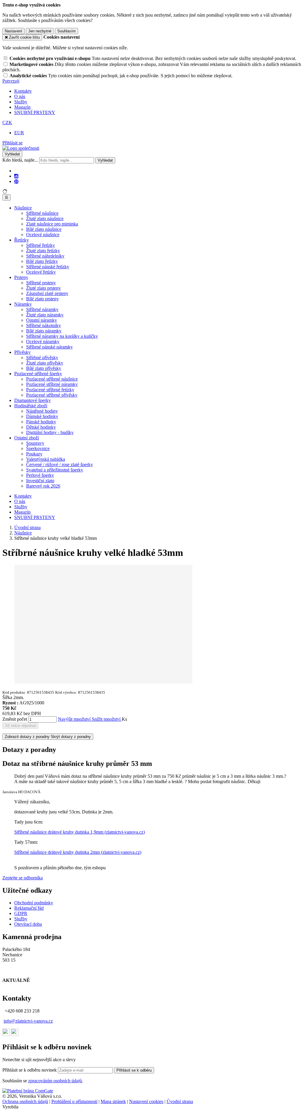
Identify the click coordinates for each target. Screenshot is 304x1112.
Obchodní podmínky (33, 902)
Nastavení (13, 31)
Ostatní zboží (26, 437)
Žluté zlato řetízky (43, 250)
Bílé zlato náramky (43, 330)
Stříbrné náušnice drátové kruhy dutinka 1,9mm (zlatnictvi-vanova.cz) (79, 832)
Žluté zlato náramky (45, 314)
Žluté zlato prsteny (43, 288)
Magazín (22, 107)
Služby (20, 101)
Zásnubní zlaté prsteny (47, 293)
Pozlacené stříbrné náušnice (52, 378)
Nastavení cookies (146, 1101)
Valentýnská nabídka (45, 459)
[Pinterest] (16, 181)
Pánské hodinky (41, 421)
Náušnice (23, 207)
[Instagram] (16, 176)
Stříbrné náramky (42, 309)
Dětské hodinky (41, 427)
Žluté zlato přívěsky (44, 362)
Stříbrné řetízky (40, 245)
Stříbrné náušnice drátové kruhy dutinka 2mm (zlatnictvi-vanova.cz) (77, 852)
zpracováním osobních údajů (55, 1080)
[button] (7, 122)
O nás (19, 96)
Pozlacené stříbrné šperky (38, 373)
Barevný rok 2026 (43, 485)
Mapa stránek (113, 1101)
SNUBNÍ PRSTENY (34, 112)
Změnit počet (14, 719)
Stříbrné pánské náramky (49, 346)
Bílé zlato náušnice (43, 229)
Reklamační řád (29, 908)
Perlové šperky (40, 475)
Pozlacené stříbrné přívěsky (51, 395)
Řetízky (21, 239)
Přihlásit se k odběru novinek (30, 1069)
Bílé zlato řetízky (42, 261)
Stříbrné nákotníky (43, 325)
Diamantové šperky (32, 400)
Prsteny (21, 277)
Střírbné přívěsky (42, 357)
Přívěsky (22, 352)
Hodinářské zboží (30, 405)
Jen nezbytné (39, 31)
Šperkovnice (38, 448)
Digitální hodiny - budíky (50, 432)
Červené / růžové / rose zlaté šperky (59, 464)
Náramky (23, 304)
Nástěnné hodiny (42, 411)
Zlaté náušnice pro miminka (52, 223)
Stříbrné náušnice (42, 213)
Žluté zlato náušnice (45, 218)
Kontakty (23, 91)
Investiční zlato (40, 480)
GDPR (20, 913)
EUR (19, 132)
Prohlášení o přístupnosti (74, 1101)
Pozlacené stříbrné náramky (52, 384)
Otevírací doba (28, 924)
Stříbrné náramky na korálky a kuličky (62, 336)
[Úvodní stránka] (20, 148)
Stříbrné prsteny (41, 282)
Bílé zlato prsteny (42, 298)
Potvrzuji (10, 80)
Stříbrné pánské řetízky (47, 266)
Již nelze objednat (20, 725)
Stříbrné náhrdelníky (45, 255)
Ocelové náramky (42, 341)
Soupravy (35, 443)
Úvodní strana (180, 1101)
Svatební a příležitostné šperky (54, 469)
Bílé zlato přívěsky (43, 368)
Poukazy (34, 453)
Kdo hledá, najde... (20, 160)
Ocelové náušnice (42, 234)
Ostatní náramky (41, 320)
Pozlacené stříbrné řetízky (50, 389)
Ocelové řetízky (41, 272)
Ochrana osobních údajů (25, 1101)
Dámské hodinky (42, 416)
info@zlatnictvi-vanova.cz (28, 1020)
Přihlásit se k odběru (134, 1070)
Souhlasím (66, 31)
